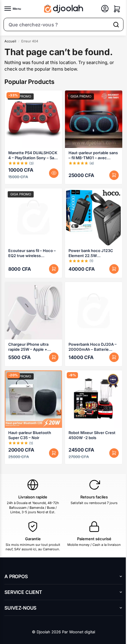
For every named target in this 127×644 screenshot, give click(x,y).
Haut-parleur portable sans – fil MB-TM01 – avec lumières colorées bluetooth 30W (93, 155)
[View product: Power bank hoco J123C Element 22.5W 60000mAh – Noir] (93, 217)
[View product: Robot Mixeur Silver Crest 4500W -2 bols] (93, 399)
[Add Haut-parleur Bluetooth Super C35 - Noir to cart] (53, 453)
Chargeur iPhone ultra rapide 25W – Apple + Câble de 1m (28, 347)
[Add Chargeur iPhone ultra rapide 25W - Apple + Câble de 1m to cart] (53, 357)
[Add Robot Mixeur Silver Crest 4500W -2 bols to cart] (114, 453)
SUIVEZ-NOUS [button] (20, 608)
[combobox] (57, 25)
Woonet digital (82, 631)
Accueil (10, 41)
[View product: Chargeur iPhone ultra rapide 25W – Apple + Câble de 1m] (33, 310)
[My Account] (104, 9)
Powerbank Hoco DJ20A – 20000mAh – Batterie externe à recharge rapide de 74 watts (93, 347)
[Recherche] (116, 24)
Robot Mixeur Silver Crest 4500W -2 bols (92, 435)
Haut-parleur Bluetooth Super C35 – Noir (29, 435)
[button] (117, 9)
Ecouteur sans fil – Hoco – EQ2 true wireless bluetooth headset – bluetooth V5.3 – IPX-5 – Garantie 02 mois (32, 253)
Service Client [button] (23, 592)
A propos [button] (16, 576)
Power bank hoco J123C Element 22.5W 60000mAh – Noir (91, 253)
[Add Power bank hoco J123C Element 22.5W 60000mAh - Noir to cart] (114, 269)
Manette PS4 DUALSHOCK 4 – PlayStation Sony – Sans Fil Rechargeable (33, 155)
